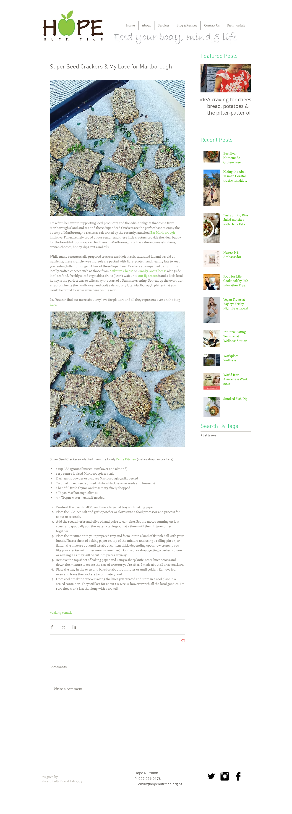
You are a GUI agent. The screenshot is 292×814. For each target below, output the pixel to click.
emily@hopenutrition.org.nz (160, 784)
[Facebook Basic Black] (238, 776)
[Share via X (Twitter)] (63, 627)
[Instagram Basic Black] (224, 776)
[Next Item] (243, 78)
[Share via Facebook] (52, 627)
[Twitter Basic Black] (211, 776)
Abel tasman (210, 435)
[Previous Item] (208, 78)
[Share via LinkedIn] (74, 627)
